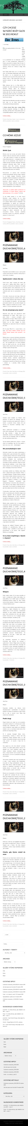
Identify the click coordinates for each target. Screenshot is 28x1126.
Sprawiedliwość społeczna (8, 996)
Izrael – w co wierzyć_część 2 (9, 994)
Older (6, 934)
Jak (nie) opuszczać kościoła (9, 987)
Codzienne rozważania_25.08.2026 (10, 989)
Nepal (4, 975)
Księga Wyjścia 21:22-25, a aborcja (14, 1022)
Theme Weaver (19, 1123)
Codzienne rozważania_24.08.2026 (10, 991)
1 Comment (11, 660)
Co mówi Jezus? (12, 135)
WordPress (19, 1121)
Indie (4, 970)
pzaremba (9, 120)
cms (4, 1024)
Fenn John (9, 371)
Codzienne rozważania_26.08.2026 (10, 984)
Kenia (4, 973)
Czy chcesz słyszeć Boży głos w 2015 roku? (14, 31)
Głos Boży (9, 119)
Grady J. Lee (15, 119)
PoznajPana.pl (14, 5)
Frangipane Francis (11, 222)
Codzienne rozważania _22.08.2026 (10, 999)
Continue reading (7, 115)
